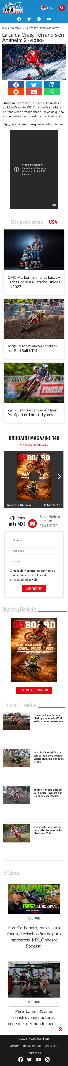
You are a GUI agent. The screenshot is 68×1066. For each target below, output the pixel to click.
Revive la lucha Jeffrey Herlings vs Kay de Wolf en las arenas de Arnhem (48, 718)
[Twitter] (29, 19)
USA (4, 28)
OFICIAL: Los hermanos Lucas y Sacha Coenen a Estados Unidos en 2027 (33, 282)
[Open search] (62, 8)
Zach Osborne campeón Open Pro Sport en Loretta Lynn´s (32, 412)
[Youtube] (48, 19)
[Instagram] (39, 19)
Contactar (14, 1046)
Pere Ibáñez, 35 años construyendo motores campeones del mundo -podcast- (34, 1017)
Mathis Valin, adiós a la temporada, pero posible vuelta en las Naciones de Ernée (49, 757)
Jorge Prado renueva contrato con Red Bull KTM (32, 348)
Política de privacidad (31, 1046)
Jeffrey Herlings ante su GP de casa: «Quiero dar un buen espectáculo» (48, 792)
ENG (50, 8)
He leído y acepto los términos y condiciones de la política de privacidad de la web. (32, 575)
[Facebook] (19, 19)
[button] (16, 84)
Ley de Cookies (52, 1046)
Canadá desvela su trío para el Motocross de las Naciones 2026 (48, 830)
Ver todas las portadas (34, 445)
